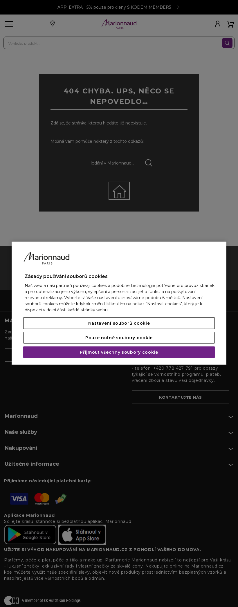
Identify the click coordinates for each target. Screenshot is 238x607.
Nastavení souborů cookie (119, 323)
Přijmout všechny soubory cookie (119, 352)
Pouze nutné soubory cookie (119, 337)
